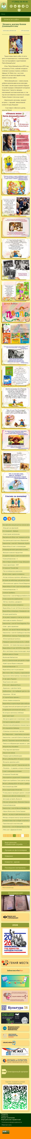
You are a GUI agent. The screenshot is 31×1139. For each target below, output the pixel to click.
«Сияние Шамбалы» (9, 592)
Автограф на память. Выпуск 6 (12, 799)
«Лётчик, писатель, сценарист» (12, 602)
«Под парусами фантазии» (11, 749)
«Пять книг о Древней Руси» (12, 685)
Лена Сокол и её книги (10, 682)
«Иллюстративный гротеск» (11, 639)
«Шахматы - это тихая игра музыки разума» (16, 645)
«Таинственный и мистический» (13, 823)
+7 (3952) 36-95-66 (20, 2)
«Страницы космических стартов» (13, 731)
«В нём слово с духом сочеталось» (13, 574)
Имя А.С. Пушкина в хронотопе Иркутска (16, 740)
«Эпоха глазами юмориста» (11, 700)
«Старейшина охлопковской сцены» (14, 709)
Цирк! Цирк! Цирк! (8, 716)
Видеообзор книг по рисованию (13, 669)
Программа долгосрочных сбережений (15, 540)
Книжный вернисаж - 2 (10, 666)
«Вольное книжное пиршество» (13, 552)
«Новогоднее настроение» (11, 534)
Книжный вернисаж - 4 (10, 559)
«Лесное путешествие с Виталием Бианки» (16, 802)
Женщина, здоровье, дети (11, 762)
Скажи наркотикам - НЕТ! (11, 565)
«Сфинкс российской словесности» (14, 796)
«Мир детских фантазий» (10, 528)
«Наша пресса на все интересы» (13, 605)
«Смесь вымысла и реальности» (13, 599)
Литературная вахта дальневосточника (15, 549)
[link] (15, 20)
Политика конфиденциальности (12, 1122)
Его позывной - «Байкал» (10, 531)
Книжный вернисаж (9, 805)
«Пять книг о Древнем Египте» (12, 830)
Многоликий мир (8, 887)
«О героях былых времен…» (11, 697)
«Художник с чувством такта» (12, 688)
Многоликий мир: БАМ (10, 786)
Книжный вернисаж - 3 (10, 589)
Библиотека (15, 970)
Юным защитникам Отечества (12, 790)
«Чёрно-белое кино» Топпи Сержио (14, 811)
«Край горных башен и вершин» (13, 663)
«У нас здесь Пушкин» (10, 679)
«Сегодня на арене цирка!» (11, 722)
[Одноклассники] (9, 519)
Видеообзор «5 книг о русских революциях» (17, 586)
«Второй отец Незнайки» (10, 746)
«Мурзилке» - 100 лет (9, 694)
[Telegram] (13, 519)
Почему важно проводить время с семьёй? (16, 793)
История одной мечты (10, 614)
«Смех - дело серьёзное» (11, 626)
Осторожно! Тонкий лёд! (10, 568)
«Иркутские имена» (9, 753)
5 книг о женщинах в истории (12, 771)
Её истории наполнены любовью (13, 712)
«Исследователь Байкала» (11, 728)
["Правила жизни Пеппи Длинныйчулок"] (16, 44)
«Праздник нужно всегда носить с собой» (16, 642)
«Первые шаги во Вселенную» (12, 756)
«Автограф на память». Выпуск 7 (13, 620)
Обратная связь (7, 1125)
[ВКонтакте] (5, 519)
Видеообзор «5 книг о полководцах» (14, 546)
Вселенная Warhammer (10, 657)
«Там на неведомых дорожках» (12, 571)
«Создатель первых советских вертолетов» (16, 555)
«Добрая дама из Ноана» (10, 654)
